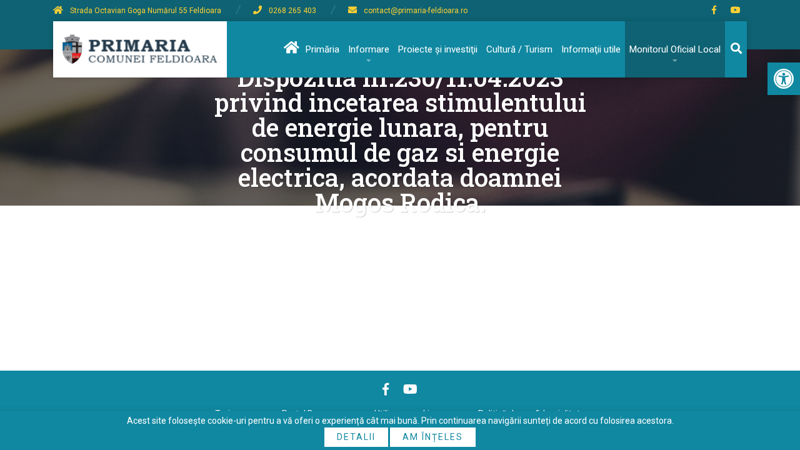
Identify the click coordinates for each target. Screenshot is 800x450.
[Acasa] (290, 49)
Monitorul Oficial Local (675, 49)
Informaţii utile (591, 49)
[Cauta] (736, 49)
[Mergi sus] (773, 388)
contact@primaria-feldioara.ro (416, 10)
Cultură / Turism (519, 49)
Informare (368, 49)
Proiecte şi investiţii (438, 49)
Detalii (356, 437)
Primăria (322, 49)
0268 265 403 (292, 10)
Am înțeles (432, 437)
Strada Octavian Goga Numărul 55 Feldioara (145, 10)
